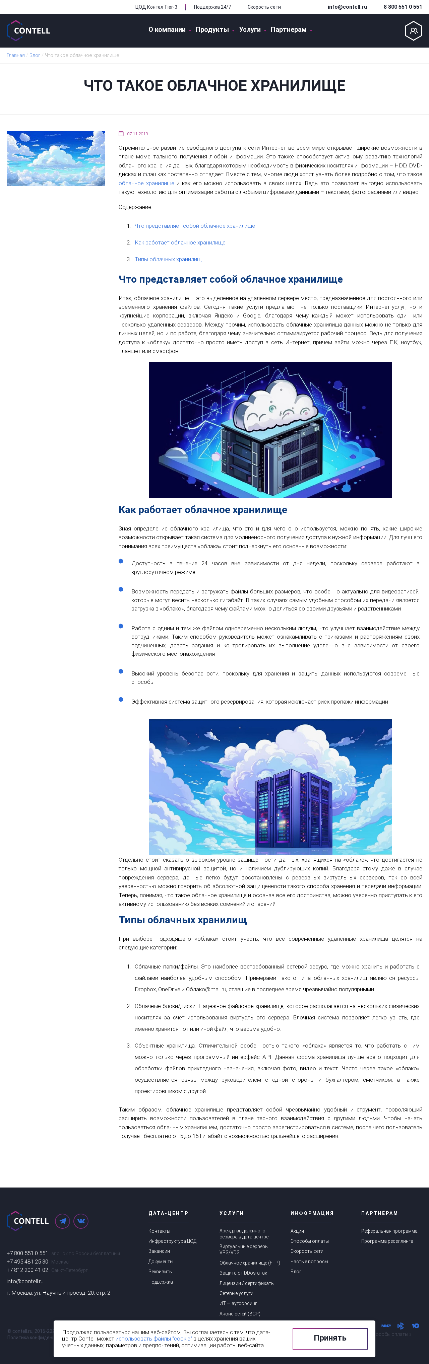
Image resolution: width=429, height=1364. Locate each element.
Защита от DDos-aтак (243, 1273)
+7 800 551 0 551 (27, 1253)
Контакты (159, 1231)
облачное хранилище (146, 183)
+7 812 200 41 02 (27, 1270)
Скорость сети (264, 7)
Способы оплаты (310, 1241)
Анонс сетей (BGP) (240, 1313)
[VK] (80, 1221)
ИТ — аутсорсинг (238, 1303)
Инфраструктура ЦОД (172, 1241)
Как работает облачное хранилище (180, 242)
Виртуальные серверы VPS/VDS (244, 1249)
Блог (296, 1271)
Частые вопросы (309, 1261)
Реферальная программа (389, 1231)
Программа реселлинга (387, 1241)
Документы (160, 1261)
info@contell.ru (347, 7)
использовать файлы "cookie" (154, 1338)
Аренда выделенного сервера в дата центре (244, 1233)
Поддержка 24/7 (212, 7)
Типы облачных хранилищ (168, 259)
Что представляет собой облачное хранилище (195, 225)
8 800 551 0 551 (403, 7)
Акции (297, 1231)
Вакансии (159, 1251)
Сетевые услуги (236, 1293)
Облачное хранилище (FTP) (250, 1263)
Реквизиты (160, 1271)
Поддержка (160, 1282)
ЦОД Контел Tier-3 (156, 7)
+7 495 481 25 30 (27, 1261)
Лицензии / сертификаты (247, 1283)
